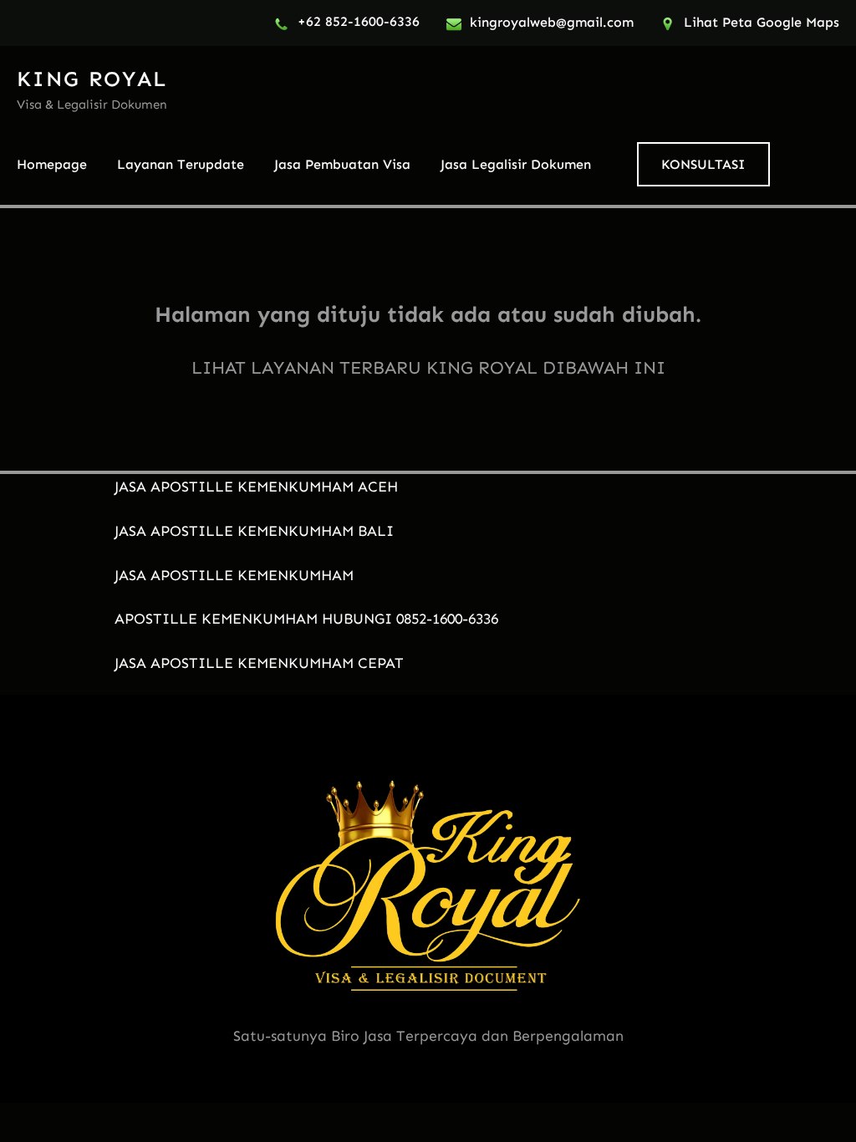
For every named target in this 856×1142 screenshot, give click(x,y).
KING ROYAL (92, 79)
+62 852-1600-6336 (359, 21)
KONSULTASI (703, 164)
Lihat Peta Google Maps (761, 22)
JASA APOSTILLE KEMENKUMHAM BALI (254, 531)
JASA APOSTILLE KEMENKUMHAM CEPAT (259, 663)
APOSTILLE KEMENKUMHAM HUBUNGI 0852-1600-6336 (306, 618)
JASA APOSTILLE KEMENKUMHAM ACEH (256, 486)
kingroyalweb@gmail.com (552, 22)
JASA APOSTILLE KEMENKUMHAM (234, 575)
